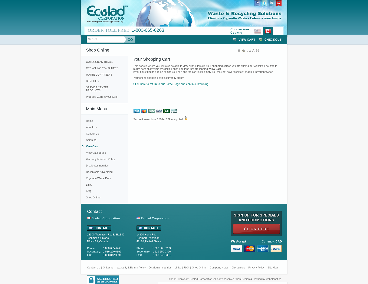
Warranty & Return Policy (100, 159)
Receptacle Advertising (99, 172)
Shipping (91, 140)
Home (89, 120)
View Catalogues (96, 152)
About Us (91, 127)
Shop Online (93, 197)
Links (89, 184)
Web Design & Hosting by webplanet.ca (258, 279)
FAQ (88, 191)
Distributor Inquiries (97, 165)
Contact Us (92, 133)
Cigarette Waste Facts (98, 178)
